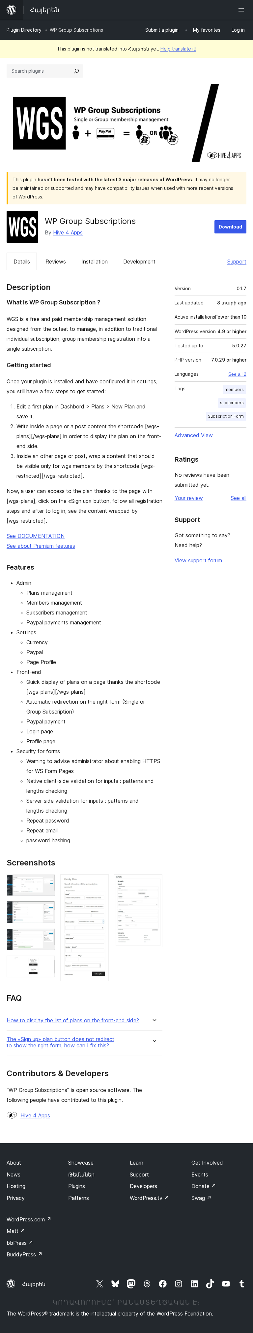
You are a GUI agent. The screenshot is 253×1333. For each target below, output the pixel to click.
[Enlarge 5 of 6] (100, 883)
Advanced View (194, 435)
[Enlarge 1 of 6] (46, 883)
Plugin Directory (24, 30)
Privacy (16, 1198)
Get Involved (207, 1162)
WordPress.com (29, 1219)
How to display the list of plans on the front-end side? (73, 1020)
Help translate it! (178, 49)
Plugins (76, 1186)
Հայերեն (33, 1284)
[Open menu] (242, 10)
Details (22, 261)
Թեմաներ (81, 1174)
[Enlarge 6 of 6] (153, 883)
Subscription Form (226, 416)
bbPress (20, 1243)
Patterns (78, 1198)
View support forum (198, 560)
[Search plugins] (76, 71)
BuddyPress (24, 1254)
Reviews (55, 261)
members (234, 389)
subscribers (232, 402)
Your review (189, 498)
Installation (94, 261)
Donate (203, 1186)
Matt (16, 1231)
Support (236, 261)
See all (238, 498)
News (13, 1174)
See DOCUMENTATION (36, 536)
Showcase (81, 1162)
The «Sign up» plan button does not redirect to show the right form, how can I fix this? (60, 1042)
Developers (143, 1186)
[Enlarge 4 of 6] (46, 964)
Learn (136, 1162)
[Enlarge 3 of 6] (46, 937)
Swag (201, 1198)
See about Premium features (41, 546)
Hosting (16, 1186)
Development (139, 261)
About (14, 1162)
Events (199, 1174)
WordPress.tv (149, 1198)
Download (230, 226)
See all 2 (237, 374)
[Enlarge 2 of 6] (46, 910)
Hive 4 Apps (68, 232)
